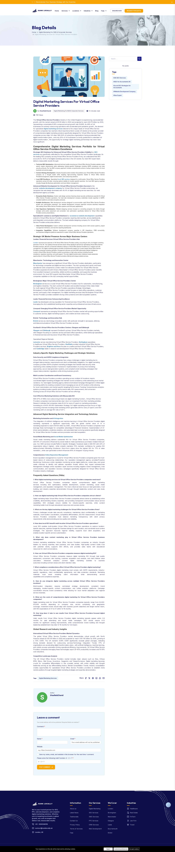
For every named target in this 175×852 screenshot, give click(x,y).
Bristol (110, 833)
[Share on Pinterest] (93, 678)
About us (73, 809)
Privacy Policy (75, 825)
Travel (132, 825)
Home (57, 11)
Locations (75, 11)
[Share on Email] (103, 678)
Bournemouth (112, 829)
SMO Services (94, 817)
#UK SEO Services (119, 78)
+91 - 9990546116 (41, 824)
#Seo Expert (117, 95)
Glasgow (111, 821)
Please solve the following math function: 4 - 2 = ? (55, 758)
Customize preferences (121, 849)
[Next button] (32, 2)
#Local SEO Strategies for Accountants (122, 87)
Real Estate (134, 813)
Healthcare (134, 809)
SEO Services (93, 813)
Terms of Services (76, 829)
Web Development (95, 829)
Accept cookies (134, 849)
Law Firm (133, 821)
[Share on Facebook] (86, 678)
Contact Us (74, 821)
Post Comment (44, 767)
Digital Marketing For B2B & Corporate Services (55, 32)
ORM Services (94, 825)
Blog (96, 11)
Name (39, 739)
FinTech (132, 817)
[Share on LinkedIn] (96, 678)
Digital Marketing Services (48, 678)
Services (65, 11)
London (110, 809)
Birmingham (112, 813)
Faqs (103, 11)
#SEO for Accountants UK (121, 82)
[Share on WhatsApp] (100, 678)
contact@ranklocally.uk (43, 828)
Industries (87, 11)
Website (39, 746)
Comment (40, 726)
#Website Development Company (124, 91)
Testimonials (74, 817)
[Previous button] (34, 2)
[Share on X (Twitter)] (89, 678)
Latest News (74, 813)
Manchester (112, 817)
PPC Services (93, 821)
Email (72, 739)
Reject (108, 849)
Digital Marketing (94, 809)
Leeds (110, 825)
